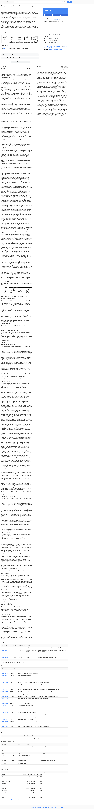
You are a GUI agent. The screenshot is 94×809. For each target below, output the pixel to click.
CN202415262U (5, 677)
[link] (15, 48)
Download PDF (48, 14)
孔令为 (53, 19)
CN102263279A (5, 647)
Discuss (60, 49)
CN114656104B (5, 717)
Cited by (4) (48, 46)
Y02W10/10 (5, 48)
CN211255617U (5, 705)
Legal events (52, 46)
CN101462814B (5, 673)
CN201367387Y (5, 700)
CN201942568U (5, 689)
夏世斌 (56, 19)
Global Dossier (56, 49)
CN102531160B (5, 726)
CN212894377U (5, 724)
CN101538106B (5, 675)
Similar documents (59, 46)
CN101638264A (5, 696)
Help (62, 807)
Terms (51, 807)
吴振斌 (48, 19)
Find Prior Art (56, 14)
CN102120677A (5, 691)
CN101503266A (5, 684)
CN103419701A (5, 657)
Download (60, 769)
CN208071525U (5, 719)
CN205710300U (5, 703)
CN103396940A (5, 653)
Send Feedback (38, 807)
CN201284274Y (5, 698)
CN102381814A (5, 687)
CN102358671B (5, 710)
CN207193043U (5, 707)
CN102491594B (5, 682)
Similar (62, 14)
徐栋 (59, 19)
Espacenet (51, 49)
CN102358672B (5, 714)
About (32, 807)
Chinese (52, 18)
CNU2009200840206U (6, 738)
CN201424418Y (5, 712)
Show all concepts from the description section (11, 799)
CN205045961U (5, 680)
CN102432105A (5, 650)
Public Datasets (46, 807)
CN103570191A (5, 721)
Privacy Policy (56, 807)
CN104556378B (5, 694)
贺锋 (51, 19)
